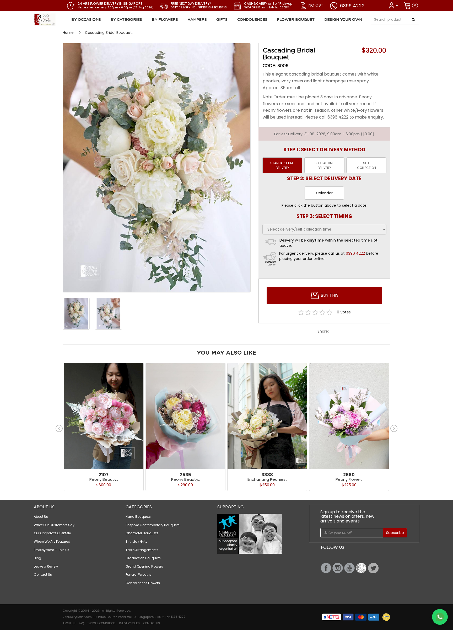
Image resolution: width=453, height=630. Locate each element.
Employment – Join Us (51, 550)
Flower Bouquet (296, 20)
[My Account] (393, 5)
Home (68, 32)
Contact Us (43, 574)
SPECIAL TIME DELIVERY (324, 165)
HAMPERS (197, 20)
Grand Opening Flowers (144, 566)
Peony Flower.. (349, 479)
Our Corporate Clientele (52, 533)
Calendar (324, 193)
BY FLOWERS (165, 20)
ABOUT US (69, 623)
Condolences (252, 20)
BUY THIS (329, 295)
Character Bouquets (142, 533)
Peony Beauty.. (103, 479)
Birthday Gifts (136, 541)
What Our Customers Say (54, 525)
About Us (41, 516)
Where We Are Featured (52, 541)
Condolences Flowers (143, 583)
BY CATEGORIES (126, 20)
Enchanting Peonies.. (267, 479)
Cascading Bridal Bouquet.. (109, 32)
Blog (37, 558)
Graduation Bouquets (143, 558)
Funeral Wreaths (139, 574)
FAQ (81, 623)
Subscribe (395, 532)
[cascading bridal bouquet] (157, 167)
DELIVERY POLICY (129, 623)
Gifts (222, 20)
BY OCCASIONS (86, 20)
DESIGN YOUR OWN (343, 20)
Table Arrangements (142, 550)
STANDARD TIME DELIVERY (282, 165)
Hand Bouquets (138, 516)
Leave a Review (46, 566)
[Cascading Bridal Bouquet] (65, 19)
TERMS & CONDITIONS (101, 623)
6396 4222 (352, 5)
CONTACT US (151, 623)
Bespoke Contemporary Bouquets (153, 525)
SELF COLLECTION (366, 165)
